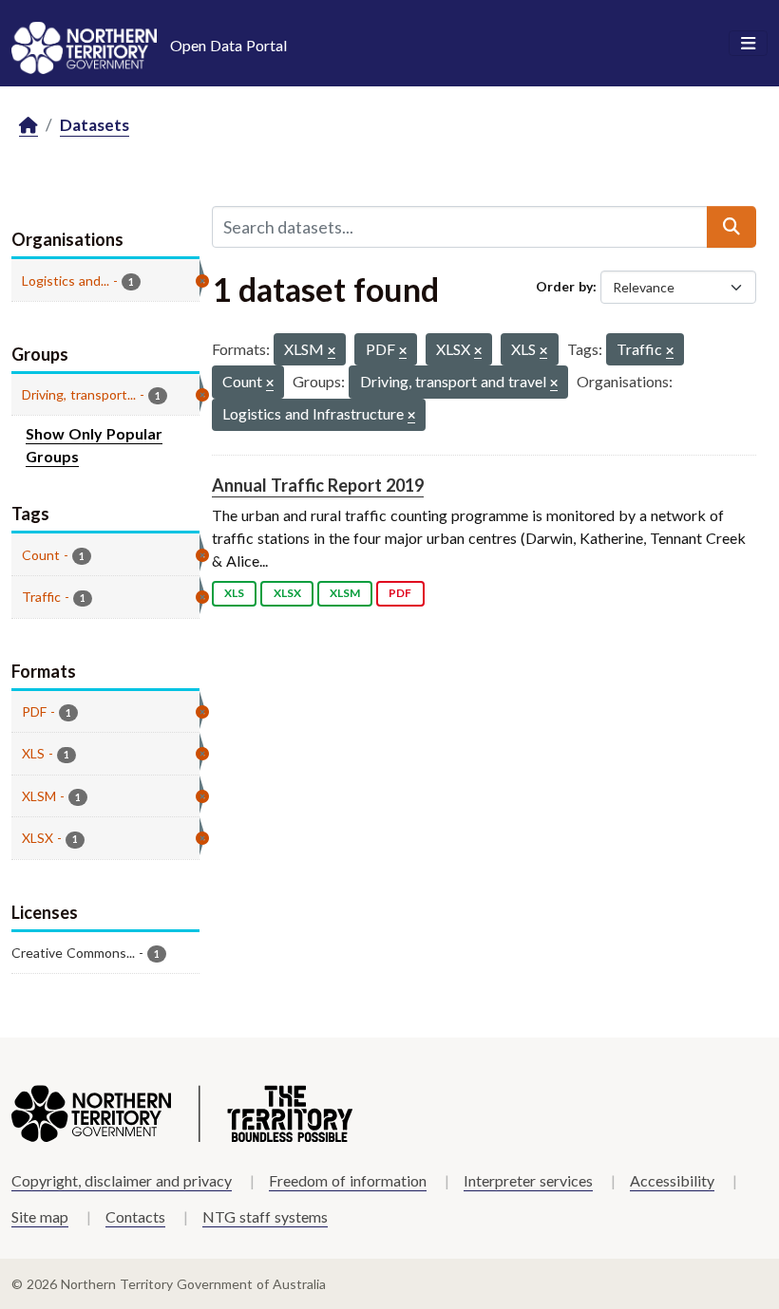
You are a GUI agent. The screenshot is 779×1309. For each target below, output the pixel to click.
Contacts (135, 1216)
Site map (39, 1216)
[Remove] (331, 352)
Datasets (94, 125)
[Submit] (731, 227)
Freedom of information (348, 1180)
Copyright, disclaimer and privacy (121, 1180)
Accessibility (672, 1180)
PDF (400, 593)
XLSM (345, 593)
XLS (234, 593)
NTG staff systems (265, 1216)
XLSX (287, 593)
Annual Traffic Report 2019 (318, 485)
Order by (564, 286)
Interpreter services (528, 1180)
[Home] (28, 126)
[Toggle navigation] (748, 43)
